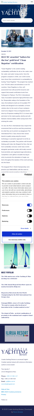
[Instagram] (11, 399)
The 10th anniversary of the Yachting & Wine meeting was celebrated (16, 277)
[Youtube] (14, 399)
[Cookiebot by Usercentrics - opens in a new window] (24, 175)
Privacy (3, 394)
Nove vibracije (18, 412)
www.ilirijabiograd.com (8, 384)
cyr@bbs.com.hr (10, 381)
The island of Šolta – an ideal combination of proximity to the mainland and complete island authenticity (17, 315)
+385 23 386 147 (12, 376)
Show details (25, 228)
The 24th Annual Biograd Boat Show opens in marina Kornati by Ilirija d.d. (16, 286)
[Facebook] (9, 399)
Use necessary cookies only (17, 239)
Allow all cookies (17, 234)
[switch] (29, 210)
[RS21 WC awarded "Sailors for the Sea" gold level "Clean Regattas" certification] (17, 38)
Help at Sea (5, 389)
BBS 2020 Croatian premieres (11, 392)
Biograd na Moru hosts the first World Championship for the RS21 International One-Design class (16, 295)
